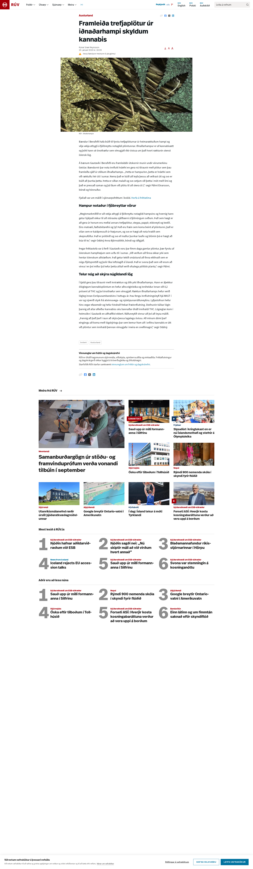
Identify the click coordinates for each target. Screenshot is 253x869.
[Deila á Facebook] (165, 16)
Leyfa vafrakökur (235, 862)
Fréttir (29, 5)
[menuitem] (34, 4)
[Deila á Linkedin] (173, 16)
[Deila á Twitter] (169, 16)
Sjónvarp (56, 5)
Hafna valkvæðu (206, 862)
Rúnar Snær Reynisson (89, 48)
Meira (71, 5)
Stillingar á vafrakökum (177, 862)
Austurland (86, 15)
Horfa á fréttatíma (141, 198)
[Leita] (247, 4)
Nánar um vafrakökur (105, 863)
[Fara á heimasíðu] (12, 4)
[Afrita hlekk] (161, 16)
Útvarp (42, 5)
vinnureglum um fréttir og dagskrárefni (131, 364)
